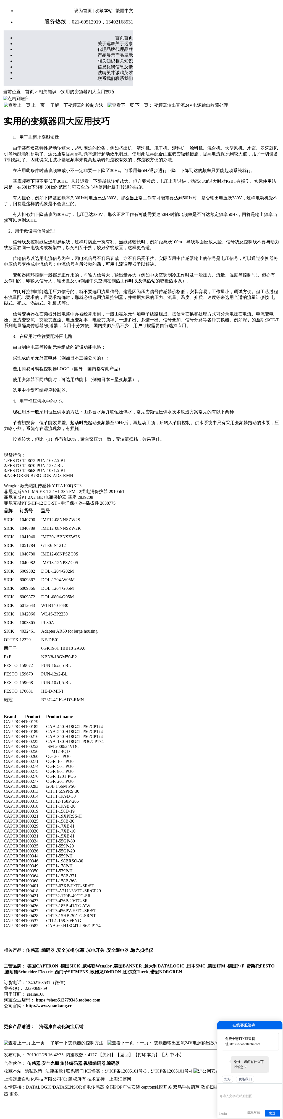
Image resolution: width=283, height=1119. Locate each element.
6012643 (27, 605)
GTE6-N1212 (53, 545)
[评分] (230, 1088)
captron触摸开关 (156, 1087)
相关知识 (47, 91)
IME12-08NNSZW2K (61, 528)
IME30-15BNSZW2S (60, 536)
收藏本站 (103, 10)
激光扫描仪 (142, 950)
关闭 (106, 1054)
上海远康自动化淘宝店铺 (59, 1026)
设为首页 (83, 10)
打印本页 (146, 1054)
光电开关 (95, 950)
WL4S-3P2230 (54, 614)
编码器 (48, 950)
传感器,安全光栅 (43, 1063)
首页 (29, 91)
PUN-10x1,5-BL (56, 682)
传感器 (32, 950)
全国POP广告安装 (122, 1087)
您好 (227, 1079)
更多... (15, 1094)
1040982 (27, 562)
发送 (272, 1113)
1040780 (27, 554)
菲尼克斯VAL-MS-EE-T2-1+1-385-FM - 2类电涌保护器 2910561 (64, 491)
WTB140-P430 (54, 605)
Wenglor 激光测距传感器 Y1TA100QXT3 (43, 485)
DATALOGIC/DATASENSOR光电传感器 (65, 1087)
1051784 (27, 545)
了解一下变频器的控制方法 (76, 105)
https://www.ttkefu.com (244, 1044)
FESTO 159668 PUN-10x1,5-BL (36, 470)
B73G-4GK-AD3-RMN (62, 699)
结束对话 (253, 1112)
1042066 (27, 614)
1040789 (27, 528)
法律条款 (54, 1071)
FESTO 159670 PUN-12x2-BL (35, 465)
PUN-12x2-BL (54, 674)
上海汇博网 (120, 1079)
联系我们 (75, 1071)
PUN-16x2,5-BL (56, 665)
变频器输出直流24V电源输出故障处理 (191, 105)
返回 (124, 1054)
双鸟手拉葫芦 (186, 1087)
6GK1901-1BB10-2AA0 (63, 648)
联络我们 (245, 1079)
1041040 (27, 536)
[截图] (244, 1087)
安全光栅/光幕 (71, 950)
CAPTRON (14, 721)
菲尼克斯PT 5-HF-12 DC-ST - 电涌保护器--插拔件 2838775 (60, 503)
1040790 (27, 519)
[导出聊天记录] (277, 1087)
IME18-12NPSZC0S (59, 562)
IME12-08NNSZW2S (60, 519)
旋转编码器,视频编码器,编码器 (90, 1063)
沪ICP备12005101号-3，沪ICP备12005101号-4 (148, 1071)
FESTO (11, 665)
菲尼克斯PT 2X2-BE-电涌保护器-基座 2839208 (48, 497)
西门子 (10, 648)
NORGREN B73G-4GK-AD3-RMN (40, 475)
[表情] (222, 1087)
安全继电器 (118, 950)
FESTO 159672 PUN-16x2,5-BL (36, 460)
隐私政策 (33, 1071)
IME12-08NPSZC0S (59, 554)
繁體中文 (124, 10)
